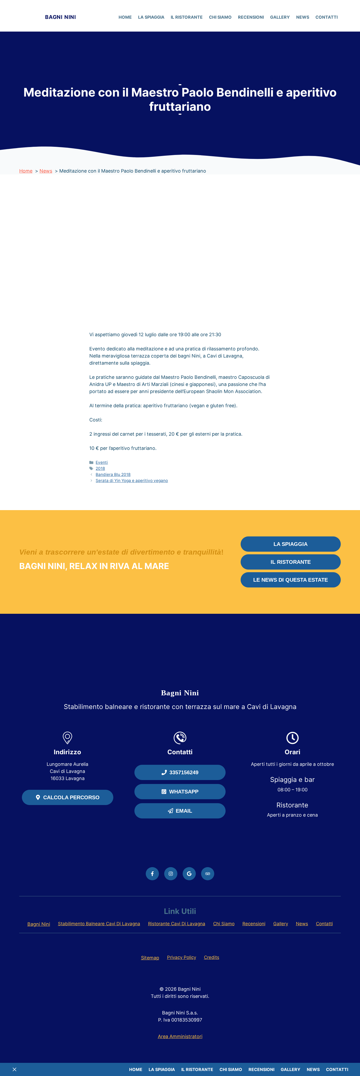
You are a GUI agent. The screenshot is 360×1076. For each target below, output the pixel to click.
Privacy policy (181, 957)
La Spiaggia (151, 17)
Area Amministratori (180, 1036)
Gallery (280, 17)
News (302, 17)
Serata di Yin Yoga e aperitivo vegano (132, 480)
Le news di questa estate (290, 580)
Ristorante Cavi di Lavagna (176, 923)
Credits (211, 957)
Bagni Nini (60, 17)
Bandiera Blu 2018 (113, 474)
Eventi (102, 462)
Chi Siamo (220, 17)
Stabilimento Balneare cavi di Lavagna (99, 923)
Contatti (326, 17)
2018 (100, 468)
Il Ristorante (187, 17)
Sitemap (150, 958)
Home (125, 17)
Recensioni (251, 17)
